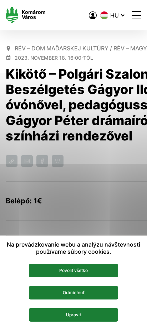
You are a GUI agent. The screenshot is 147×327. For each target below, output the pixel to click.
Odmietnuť (73, 292)
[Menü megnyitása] (136, 15)
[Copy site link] (11, 161)
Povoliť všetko (73, 270)
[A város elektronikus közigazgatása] (93, 15)
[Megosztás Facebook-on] (42, 161)
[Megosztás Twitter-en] (58, 161)
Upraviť (73, 314)
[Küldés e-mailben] (27, 161)
